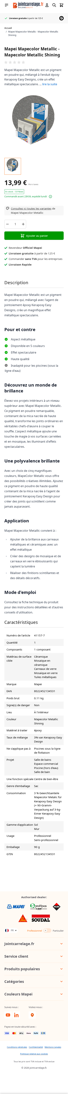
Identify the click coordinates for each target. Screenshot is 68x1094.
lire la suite (49, 84)
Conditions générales (17, 1047)
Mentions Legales (53, 1047)
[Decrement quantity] (7, 224)
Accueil (8, 28)
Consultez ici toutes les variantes (31, 208)
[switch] (47, 930)
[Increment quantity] (23, 224)
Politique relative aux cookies (34, 1053)
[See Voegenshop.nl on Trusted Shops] (61, 18)
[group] (34, 62)
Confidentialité (36, 1047)
